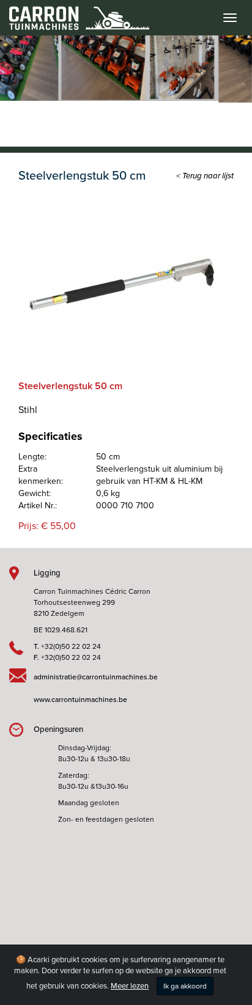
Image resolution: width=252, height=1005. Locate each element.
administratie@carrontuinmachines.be (96, 677)
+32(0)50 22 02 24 (71, 646)
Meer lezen (130, 986)
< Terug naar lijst (205, 176)
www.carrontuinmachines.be (80, 699)
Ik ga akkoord (185, 986)
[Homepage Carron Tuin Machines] (74, 12)
